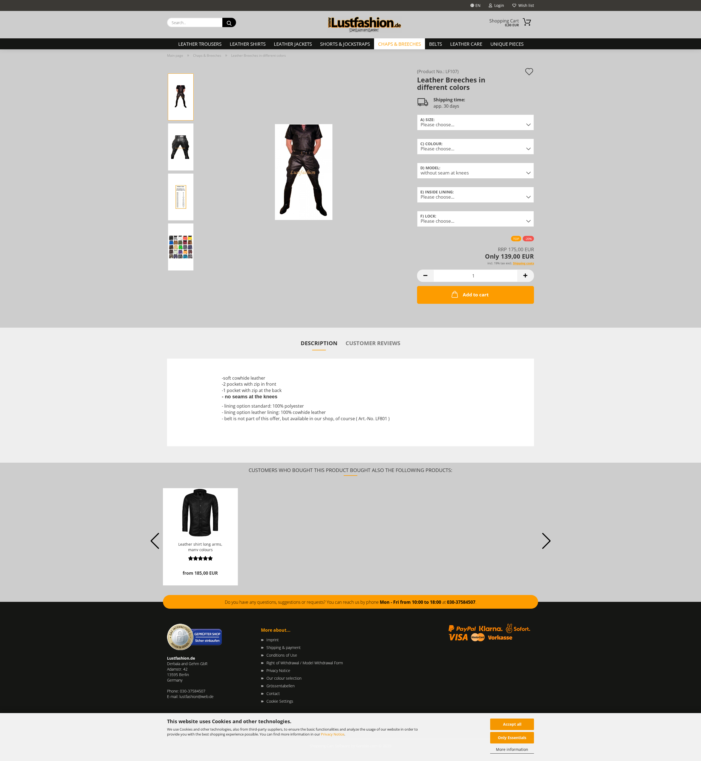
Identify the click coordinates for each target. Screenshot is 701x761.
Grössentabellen (280, 685)
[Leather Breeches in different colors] (303, 171)
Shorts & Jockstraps (345, 44)
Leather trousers (200, 44)
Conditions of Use (281, 655)
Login (498, 5)
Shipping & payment (283, 647)
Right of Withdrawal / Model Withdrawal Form (304, 662)
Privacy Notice (332, 734)
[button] (425, 276)
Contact (273, 693)
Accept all (512, 724)
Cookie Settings (279, 701)
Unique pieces (507, 44)
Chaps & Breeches (399, 44)
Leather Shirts (248, 44)
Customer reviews (373, 343)
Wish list (525, 5)
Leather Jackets (293, 44)
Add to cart (476, 294)
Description (319, 343)
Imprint (272, 639)
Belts (435, 44)
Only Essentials (512, 737)
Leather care (466, 44)
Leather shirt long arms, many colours (200, 546)
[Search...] (229, 22)
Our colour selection (283, 678)
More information (512, 749)
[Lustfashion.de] (364, 24)
